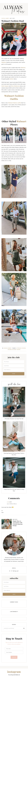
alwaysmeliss (16, 674)
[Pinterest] (12, 571)
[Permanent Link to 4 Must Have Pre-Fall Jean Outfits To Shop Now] (14, 487)
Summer (7, 18)
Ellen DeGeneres (15, 86)
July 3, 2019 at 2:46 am (12, 503)
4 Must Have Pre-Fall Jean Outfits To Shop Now (14, 490)
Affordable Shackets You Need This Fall (14, 418)
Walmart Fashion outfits (14, 103)
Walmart (23, 67)
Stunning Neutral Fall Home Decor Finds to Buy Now (14, 454)
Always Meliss (14, 10)
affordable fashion (21, 348)
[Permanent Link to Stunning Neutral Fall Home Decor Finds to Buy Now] (14, 451)
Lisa (8, 501)
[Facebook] (10, 571)
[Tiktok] (18, 571)
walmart (10, 349)
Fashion (3, 18)
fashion (12, 79)
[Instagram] (14, 571)
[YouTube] (16, 571)
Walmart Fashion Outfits (14, 97)
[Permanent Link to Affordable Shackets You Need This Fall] (14, 416)
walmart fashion (16, 349)
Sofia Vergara (5, 86)
